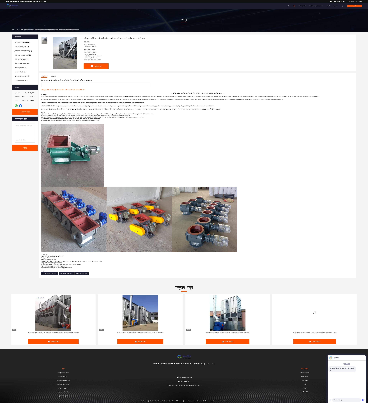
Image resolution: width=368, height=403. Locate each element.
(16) (21, 80)
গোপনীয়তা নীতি (304, 392)
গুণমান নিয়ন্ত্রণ (305, 380)
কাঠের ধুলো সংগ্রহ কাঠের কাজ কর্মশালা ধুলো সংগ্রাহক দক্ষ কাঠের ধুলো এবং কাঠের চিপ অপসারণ (53, 332)
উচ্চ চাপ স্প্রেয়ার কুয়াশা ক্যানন (49, 273)
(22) (23, 55)
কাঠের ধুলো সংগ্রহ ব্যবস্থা (27, 29)
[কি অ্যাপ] (16, 106)
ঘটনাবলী (328, 6)
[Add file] (330, 400)
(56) (22, 42)
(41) (22, 46)
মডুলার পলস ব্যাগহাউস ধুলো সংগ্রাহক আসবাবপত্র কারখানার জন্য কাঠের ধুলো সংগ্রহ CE (140, 332)
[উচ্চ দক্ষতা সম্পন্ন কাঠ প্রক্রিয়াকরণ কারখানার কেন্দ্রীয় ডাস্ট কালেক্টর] (314, 313)
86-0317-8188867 (356, 1)
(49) (22, 76)
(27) (23, 51)
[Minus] (363, 358)
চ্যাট (355, 6)
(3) (20, 68)
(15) (22, 59)
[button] (14, 317)
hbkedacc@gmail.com (338, 1)
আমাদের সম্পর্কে (302, 6)
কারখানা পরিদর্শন (304, 376)
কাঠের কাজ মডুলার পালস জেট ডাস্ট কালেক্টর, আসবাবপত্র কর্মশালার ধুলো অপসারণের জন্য (227, 332)
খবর (305, 384)
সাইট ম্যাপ (304, 388)
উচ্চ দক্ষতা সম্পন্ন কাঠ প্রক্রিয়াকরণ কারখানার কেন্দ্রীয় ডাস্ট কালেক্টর (314, 332)
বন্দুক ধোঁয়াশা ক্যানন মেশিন (81, 273)
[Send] (363, 400)
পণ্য (294, 6)
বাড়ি (288, 6)
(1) (20, 72)
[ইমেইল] (20, 106)
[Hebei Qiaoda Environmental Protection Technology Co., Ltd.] (12, 6)
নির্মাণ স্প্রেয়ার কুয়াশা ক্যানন (66, 273)
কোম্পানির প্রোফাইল (304, 373)
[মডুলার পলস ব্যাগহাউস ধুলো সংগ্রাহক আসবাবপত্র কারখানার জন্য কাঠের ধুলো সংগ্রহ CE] (140, 313)
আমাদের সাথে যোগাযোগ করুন (316, 6)
